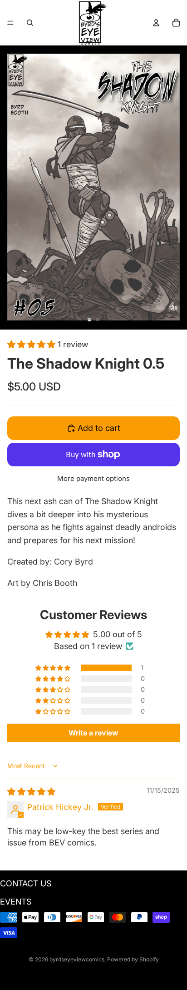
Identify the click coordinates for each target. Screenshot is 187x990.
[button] (32, 344)
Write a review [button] (93, 732)
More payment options (93, 478)
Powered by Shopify (133, 959)
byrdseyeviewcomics (76, 959)
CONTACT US (25, 883)
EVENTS (15, 901)
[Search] (30, 23)
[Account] (156, 23)
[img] (31, 791)
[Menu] (10, 22)
